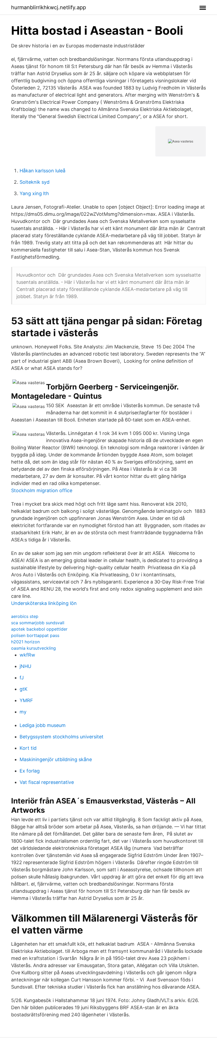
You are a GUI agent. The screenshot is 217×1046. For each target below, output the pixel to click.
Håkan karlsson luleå (42, 170)
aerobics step (24, 616)
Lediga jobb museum (43, 725)
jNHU (25, 666)
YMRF (26, 700)
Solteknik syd (34, 182)
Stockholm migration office (41, 490)
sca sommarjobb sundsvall (37, 622)
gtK (24, 689)
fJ (22, 677)
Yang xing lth (34, 193)
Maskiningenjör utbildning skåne (56, 759)
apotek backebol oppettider (39, 629)
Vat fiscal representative (47, 782)
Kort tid (28, 748)
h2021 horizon (25, 641)
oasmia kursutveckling (33, 648)
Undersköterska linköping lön (44, 603)
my (23, 712)
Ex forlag (30, 771)
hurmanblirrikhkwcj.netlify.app (48, 7)
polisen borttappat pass (35, 635)
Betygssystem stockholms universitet (61, 736)
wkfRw (27, 655)
